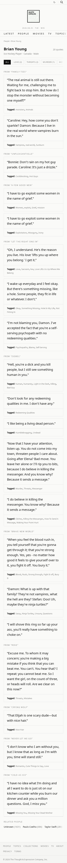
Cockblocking (22, 176)
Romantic (20, 766)
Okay (18, 308)
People (23, 33)
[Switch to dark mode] (54, 2)
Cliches (19, 518)
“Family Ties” (18, 71)
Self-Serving (41, 347)
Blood (18, 574)
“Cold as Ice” (19, 775)
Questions (47, 613)
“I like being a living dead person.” (31, 423)
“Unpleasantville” (22, 154)
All (7, 62)
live (32, 269)
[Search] (61, 2)
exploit (27, 207)
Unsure (38, 613)
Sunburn (40, 145)
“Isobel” (15, 356)
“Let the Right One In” (24, 241)
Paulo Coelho (32, 826)
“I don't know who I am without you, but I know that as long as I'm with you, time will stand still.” (33, 752)
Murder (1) (49, 62)
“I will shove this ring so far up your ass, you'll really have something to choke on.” (32, 629)
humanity (28, 383)
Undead (36, 432)
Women (19, 207)
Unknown (12, 826)
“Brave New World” (22, 531)
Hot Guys (33, 176)
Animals (29, 109)
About (60, 846)
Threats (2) (32, 62)
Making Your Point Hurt (27, 522)
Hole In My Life (48, 308)
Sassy (18, 613)
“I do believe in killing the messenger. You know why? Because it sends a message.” (33, 504)
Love (18, 269)
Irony (40, 232)
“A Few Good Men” (22, 185)
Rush (24, 574)
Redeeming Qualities (25, 412)
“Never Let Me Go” (22, 738)
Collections (31, 846)
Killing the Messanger (33, 518)
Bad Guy (11, 387)
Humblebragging (24, 432)
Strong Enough (35, 574)
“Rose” (14, 645)
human (19, 383)
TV (50, 33)
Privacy (7, 851)
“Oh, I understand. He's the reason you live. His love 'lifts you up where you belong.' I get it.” (32, 255)
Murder (19, 488)
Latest (9, 33)
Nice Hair (20, 729)
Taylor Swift (53, 826)
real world (30, 145)
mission (41, 207)
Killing (53, 383)
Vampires (20, 145)
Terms (17, 851)
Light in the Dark (41, 383)
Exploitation (21, 232)
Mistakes (28, 698)
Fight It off (48, 574)
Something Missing (31, 308)
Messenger (37, 488)
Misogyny (32, 232)
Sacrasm (25, 269)
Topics (60, 33)
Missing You (21, 812)
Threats (27, 488)
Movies (38, 33)
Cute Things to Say (34, 766)
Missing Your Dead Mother (40, 812)
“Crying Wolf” (19, 707)
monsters (20, 109)
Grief (34, 207)
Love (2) (18, 62)
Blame (32, 347)
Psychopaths (22, 347)
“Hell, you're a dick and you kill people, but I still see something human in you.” (30, 369)
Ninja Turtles (28, 613)
